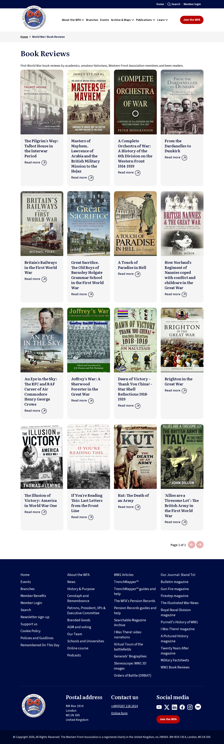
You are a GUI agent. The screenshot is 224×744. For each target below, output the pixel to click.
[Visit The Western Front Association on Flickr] (199, 708)
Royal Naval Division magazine (176, 612)
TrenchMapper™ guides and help (135, 591)
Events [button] (104, 20)
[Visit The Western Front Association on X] (168, 708)
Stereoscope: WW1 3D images (130, 666)
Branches (27, 589)
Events (25, 581)
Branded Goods (78, 620)
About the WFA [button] (71, 20)
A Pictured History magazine (174, 638)
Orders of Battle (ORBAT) (132, 675)
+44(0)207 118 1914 (124, 706)
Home (160, 4)
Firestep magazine (174, 595)
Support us (28, 624)
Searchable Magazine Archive (130, 623)
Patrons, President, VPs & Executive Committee (86, 610)
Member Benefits (33, 595)
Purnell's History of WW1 (179, 622)
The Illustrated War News (180, 603)
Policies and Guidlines (36, 638)
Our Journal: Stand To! (178, 574)
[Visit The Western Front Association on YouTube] (160, 708)
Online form (119, 713)
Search (175, 4)
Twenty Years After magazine (175, 651)
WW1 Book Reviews (175, 667)
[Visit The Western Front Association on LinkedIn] (176, 708)
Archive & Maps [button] (121, 20)
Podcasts (74, 655)
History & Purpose (81, 589)
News (71, 581)
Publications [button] (144, 20)
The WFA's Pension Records (134, 601)
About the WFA (78, 574)
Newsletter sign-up (34, 617)
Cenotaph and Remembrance (78, 598)
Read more (32, 162)
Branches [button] (92, 20)
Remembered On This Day (39, 645)
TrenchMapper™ (126, 581)
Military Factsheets (175, 660)
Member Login (31, 603)
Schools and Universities (85, 641)
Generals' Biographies (130, 656)
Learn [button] (161, 20)
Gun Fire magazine (175, 589)
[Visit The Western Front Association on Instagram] (191, 708)
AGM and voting (79, 627)
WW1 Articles (123, 574)
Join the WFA (191, 20)
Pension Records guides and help (135, 610)
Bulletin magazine (174, 581)
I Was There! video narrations (127, 635)
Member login (192, 4)
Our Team (74, 634)
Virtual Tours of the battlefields (128, 647)
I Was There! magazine (178, 629)
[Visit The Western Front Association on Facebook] (183, 708)
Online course (77, 648)
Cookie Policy (30, 631)
